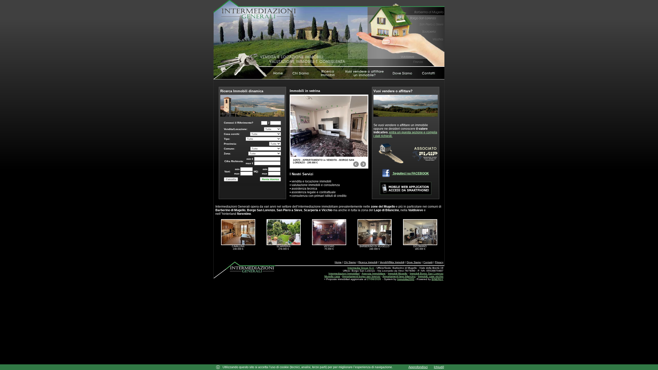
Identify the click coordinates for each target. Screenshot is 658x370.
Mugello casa (332, 276)
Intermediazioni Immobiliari (344, 273)
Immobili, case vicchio (430, 276)
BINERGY (437, 279)
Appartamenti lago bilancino (399, 276)
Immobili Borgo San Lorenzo (426, 273)
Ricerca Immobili (367, 262)
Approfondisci (418, 367)
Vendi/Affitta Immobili (392, 262)
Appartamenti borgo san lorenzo (361, 276)
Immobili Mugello (397, 273)
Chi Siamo (350, 262)
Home (338, 262)
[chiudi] (439, 367)
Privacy (439, 262)
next (363, 165)
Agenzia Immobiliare (374, 273)
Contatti (428, 262)
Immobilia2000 (405, 279)
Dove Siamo (414, 262)
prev (356, 165)
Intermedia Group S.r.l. (361, 267)
